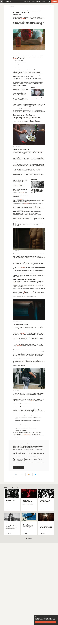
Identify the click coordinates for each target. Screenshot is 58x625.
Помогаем (43, 1)
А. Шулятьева (26, 509)
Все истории (38, 1)
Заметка (50, 6)
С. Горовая (25, 533)
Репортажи (24, 522)
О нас (25, 1)
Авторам (28, 1)
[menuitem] (1, 1)
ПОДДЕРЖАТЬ (46, 622)
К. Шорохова (42, 509)
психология (16, 477)
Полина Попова (18, 14)
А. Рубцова (8, 509)
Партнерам (33, 1)
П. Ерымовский (43, 533)
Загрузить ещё (29, 538)
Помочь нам (54, 1)
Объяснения (7, 522)
